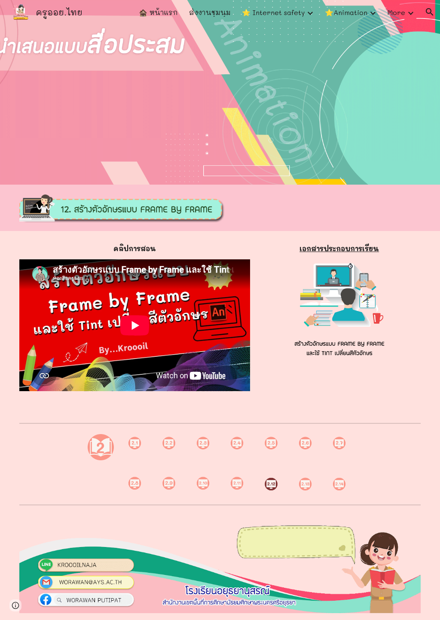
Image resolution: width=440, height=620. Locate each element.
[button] (429, 12)
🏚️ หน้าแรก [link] (158, 12)
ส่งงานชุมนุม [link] (210, 12)
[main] (134, 248)
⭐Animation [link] (346, 12)
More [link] (396, 12)
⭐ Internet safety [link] (273, 12)
